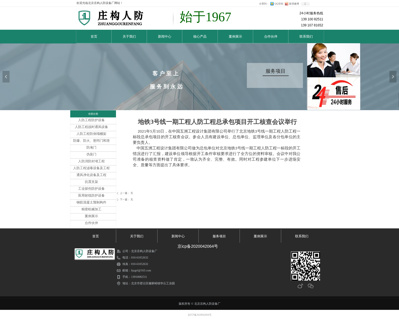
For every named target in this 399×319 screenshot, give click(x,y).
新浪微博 (294, 3)
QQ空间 (279, 3)
